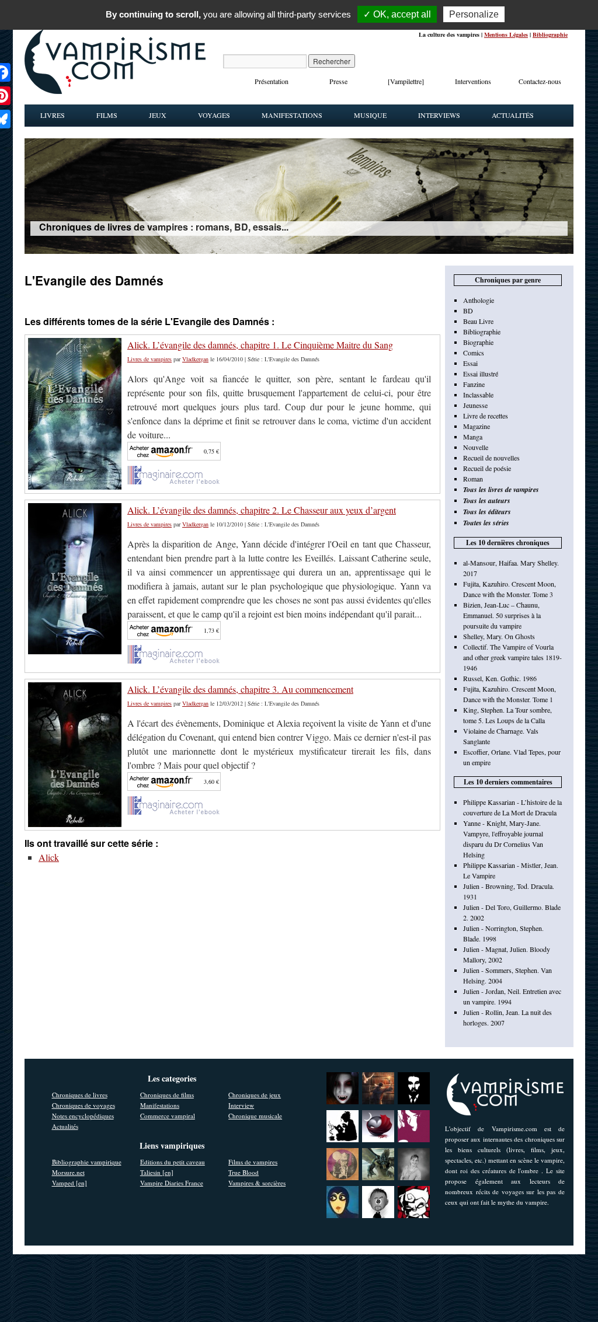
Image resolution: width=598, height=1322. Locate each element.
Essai (470, 363)
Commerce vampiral (167, 1115)
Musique (370, 115)
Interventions (473, 81)
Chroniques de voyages (83, 1105)
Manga (472, 436)
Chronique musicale (255, 1115)
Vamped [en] (69, 1182)
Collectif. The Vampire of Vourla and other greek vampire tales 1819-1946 (512, 657)
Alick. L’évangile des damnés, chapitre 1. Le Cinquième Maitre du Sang (260, 345)
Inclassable (478, 394)
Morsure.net (68, 1172)
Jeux (157, 115)
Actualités (513, 115)
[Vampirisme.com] (115, 91)
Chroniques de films (167, 1094)
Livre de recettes (485, 415)
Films (106, 115)
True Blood (243, 1172)
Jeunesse (475, 405)
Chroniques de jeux (254, 1094)
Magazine (476, 426)
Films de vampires (252, 1161)
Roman (473, 478)
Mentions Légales (506, 34)
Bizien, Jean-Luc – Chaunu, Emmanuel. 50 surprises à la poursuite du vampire (502, 615)
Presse (338, 81)
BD (468, 310)
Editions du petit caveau (172, 1161)
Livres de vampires (149, 359)
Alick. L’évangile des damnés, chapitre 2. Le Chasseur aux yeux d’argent (261, 510)
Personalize (474, 14)
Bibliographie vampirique (86, 1161)
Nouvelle (475, 447)
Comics (473, 352)
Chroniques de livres (79, 1094)
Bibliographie (550, 34)
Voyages (214, 115)
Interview (241, 1105)
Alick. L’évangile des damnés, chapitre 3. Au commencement (240, 689)
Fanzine (474, 384)
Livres (52, 115)
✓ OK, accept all (397, 14)
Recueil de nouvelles (491, 457)
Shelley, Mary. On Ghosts (499, 636)
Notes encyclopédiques (83, 1115)
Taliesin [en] (156, 1172)
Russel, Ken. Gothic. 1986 (500, 678)
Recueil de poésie (487, 468)
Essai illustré (480, 373)
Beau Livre (478, 321)
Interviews (439, 115)
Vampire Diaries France (171, 1182)
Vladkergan (195, 359)
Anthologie (478, 300)
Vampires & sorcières (257, 1182)
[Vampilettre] (406, 81)
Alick (49, 857)
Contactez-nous (540, 81)
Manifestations (292, 115)
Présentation (271, 81)
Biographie (478, 342)
